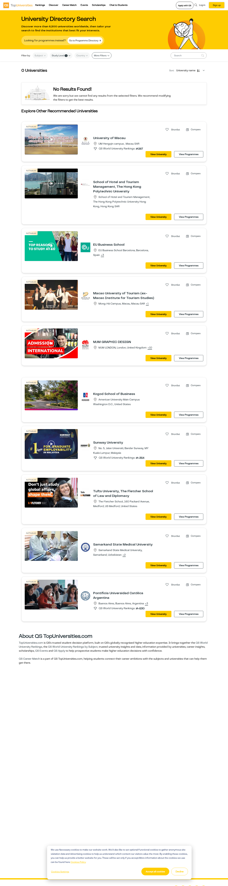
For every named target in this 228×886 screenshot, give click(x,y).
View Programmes (188, 154)
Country (80, 55)
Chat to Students (118, 4)
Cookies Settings (60, 871)
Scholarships (98, 4)
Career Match (69, 4)
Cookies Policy (78, 862)
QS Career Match (29, 658)
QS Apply (59, 650)
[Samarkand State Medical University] (85, 547)
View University (158, 154)
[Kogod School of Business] (85, 396)
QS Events (41, 650)
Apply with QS (184, 5)
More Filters (100, 55)
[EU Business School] (85, 247)
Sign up (217, 5)
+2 (124, 555)
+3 (102, 255)
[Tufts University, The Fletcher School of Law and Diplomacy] (85, 493)
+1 (147, 304)
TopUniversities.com (31, 642)
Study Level (59, 55)
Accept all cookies (155, 871)
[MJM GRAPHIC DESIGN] (85, 344)
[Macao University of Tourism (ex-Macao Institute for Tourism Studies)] (85, 295)
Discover (53, 4)
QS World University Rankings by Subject (73, 646)
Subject (39, 55)
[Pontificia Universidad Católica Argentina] (85, 595)
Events (84, 4)
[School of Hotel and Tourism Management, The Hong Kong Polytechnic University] (85, 184)
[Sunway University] (85, 445)
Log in (202, 4)
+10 (150, 348)
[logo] (18, 5)
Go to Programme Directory (84, 40)
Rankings (40, 4)
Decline (180, 871)
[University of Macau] (85, 140)
